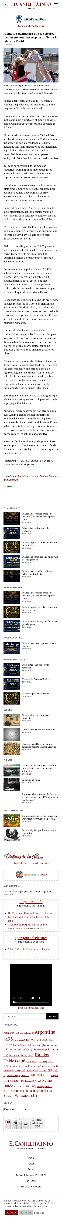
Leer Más (39, 1212)
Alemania (9, 486)
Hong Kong (34, 1066)
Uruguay (8, 1096)
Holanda (22, 1066)
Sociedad (13, 479)
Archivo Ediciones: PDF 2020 (31, 1175)
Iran (10, 1070)
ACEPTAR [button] (11, 1212)
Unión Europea (40, 1091)
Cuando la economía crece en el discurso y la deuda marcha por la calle (38, 516)
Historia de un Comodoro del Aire (38, 729)
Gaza (43, 1061)
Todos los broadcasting (31, 26)
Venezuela (26, 1095)
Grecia (51, 1062)
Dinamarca (41, 1050)
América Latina (27, 1033)
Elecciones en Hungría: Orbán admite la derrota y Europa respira (39, 745)
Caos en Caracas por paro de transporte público (27, 891)
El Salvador (16, 1055)
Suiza (49, 1086)
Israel (32, 1070)
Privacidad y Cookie (31, 1186)
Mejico (25, 1075)
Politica (44, 476)
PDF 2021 (31, 1180)
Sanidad (53, 476)
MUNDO (41, 1075)
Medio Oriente (13, 1075)
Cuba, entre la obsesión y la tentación (35, 529)
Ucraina (7, 1091)
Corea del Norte (16, 1050)
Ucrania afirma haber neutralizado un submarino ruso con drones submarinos (39, 768)
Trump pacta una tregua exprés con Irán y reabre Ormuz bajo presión (39, 817)
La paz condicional (31, 779)
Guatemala (10, 1066)
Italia (45, 1070)
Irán (20, 1070)
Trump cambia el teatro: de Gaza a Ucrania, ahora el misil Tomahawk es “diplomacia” (40, 797)
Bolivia (33, 1039)
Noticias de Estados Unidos (35, 679)
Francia (32, 1061)
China (11, 1045)
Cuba (30, 1049)
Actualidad (23, 476)
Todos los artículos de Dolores (31, 863)
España (28, 1055)
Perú (38, 1081)
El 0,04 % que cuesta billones (36, 693)
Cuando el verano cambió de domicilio (36, 717)
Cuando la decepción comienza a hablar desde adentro (38, 572)
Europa (35, 476)
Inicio (31, 1157)
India (45, 1066)
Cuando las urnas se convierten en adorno (39, 644)
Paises (31, 1163)
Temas (31, 1169)
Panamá (29, 1081)
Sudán (41, 1087)
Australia (20, 1040)
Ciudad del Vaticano (32, 1045)
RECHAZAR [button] (26, 1212)
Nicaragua (16, 1080)
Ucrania (20, 1091)
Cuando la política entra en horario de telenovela (39, 544)
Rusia (28, 1086)
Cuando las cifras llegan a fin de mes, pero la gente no (40, 558)
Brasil (48, 1039)
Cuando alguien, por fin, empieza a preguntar (39, 832)
